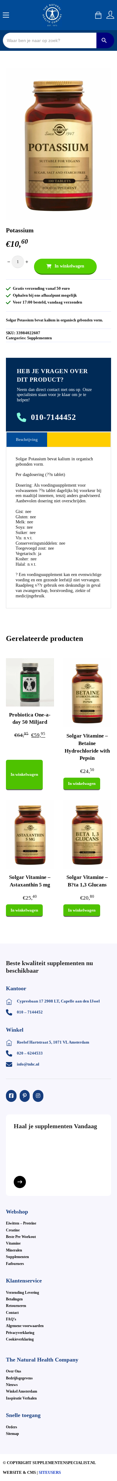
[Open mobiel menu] (6, 15)
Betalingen (14, 1299)
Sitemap (12, 1433)
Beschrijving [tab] (27, 439)
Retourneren (16, 1306)
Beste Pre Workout (21, 1237)
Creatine (13, 1230)
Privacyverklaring (20, 1332)
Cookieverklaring (20, 1339)
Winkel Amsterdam (21, 1391)
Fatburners (15, 1263)
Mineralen (14, 1250)
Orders (11, 1427)
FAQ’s (11, 1319)
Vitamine (13, 1243)
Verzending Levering (22, 1292)
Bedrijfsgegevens (19, 1378)
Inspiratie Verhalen (21, 1398)
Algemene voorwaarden (25, 1326)
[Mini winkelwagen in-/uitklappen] (98, 15)
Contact (12, 1312)
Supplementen (39, 338)
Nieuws (12, 1385)
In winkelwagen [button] (24, 774)
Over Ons (13, 1371)
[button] (102, 76)
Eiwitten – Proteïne (21, 1223)
